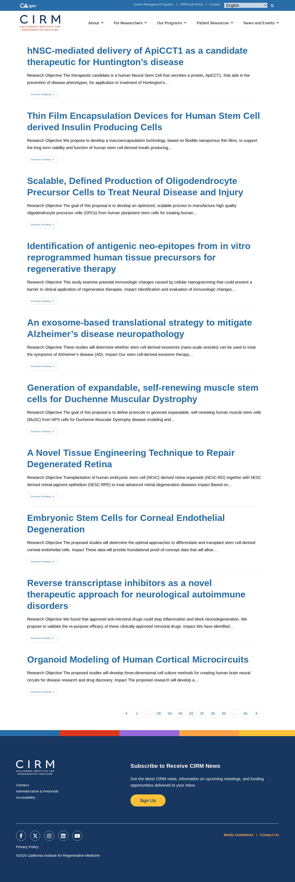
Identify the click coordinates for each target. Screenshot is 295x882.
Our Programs (169, 23)
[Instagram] (49, 836)
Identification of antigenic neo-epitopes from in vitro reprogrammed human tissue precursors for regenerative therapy (138, 257)
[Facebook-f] (21, 836)
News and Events (259, 23)
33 (213, 713)
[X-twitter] (35, 836)
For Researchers (128, 23)
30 (180, 713)
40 (245, 713)
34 (224, 713)
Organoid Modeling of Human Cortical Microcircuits (138, 659)
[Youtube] (77, 836)
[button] (272, 6)
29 (170, 713)
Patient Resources (213, 23)
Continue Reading (44, 93)
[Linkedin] (63, 836)
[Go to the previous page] (126, 713)
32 (202, 713)
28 (159, 713)
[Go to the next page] (256, 713)
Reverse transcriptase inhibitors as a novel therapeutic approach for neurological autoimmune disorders (136, 594)
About (93, 23)
